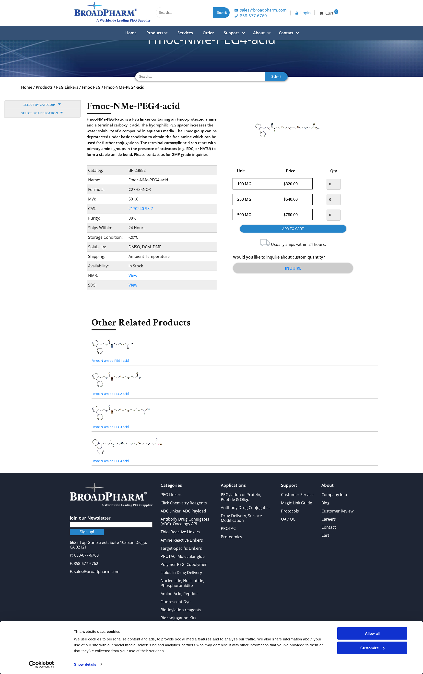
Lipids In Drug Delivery (181, 572)
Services (185, 33)
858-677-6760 (253, 15)
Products (155, 33)
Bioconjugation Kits (178, 618)
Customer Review (337, 511)
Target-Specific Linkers (181, 548)
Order (208, 33)
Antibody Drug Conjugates (245, 507)
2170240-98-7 (141, 208)
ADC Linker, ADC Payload (183, 511)
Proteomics (231, 536)
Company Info (334, 494)
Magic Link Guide (296, 503)
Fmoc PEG (91, 87)
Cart (325, 535)
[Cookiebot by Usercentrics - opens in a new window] (41, 664)
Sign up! (87, 532)
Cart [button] (331, 12)
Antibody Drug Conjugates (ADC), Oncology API (185, 521)
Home (131, 33)
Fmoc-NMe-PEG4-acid (124, 87)
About (259, 33)
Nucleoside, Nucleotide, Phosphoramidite (182, 583)
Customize (369, 648)
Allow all (372, 633)
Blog (325, 503)
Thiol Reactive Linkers (180, 532)
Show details (85, 664)
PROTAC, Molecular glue (183, 556)
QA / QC (288, 519)
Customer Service (297, 494)
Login (305, 12)
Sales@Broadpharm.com (263, 10)
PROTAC (228, 528)
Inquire (293, 268)
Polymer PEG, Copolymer (184, 564)
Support (231, 33)
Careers (328, 519)
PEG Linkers (67, 87)
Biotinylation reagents (181, 609)
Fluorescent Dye (175, 601)
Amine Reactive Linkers (182, 540)
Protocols (290, 511)
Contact (286, 33)
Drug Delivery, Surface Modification (241, 518)
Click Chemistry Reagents (184, 503)
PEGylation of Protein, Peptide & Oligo (241, 497)
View (133, 275)
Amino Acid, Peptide (179, 593)
